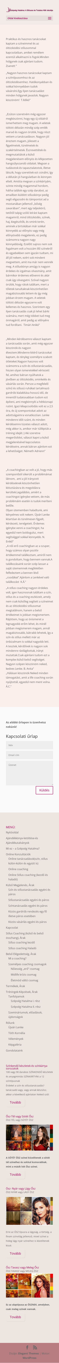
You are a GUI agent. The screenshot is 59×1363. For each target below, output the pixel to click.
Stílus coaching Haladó (22, 948)
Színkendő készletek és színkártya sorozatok (26, 1067)
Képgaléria (14, 1044)
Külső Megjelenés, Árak (20, 885)
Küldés (44, 790)
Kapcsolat (12, 927)
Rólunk (10, 1023)
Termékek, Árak (15, 986)
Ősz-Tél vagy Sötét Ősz (20, 1116)
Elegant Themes (28, 1353)
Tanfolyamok (16, 996)
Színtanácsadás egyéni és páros (28, 906)
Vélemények (15, 1039)
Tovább (15, 1102)
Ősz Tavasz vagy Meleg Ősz (22, 1267)
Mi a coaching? (17, 958)
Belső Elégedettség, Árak (21, 954)
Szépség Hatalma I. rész (25, 1001)
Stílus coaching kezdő (21, 942)
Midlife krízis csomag (23, 974)
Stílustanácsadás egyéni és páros (28, 900)
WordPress (29, 1358)
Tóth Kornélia (16, 1033)
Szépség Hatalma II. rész (26, 1006)
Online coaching (18, 869)
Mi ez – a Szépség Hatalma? (22, 848)
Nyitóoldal (12, 832)
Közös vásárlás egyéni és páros (27, 922)
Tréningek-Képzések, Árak (22, 992)
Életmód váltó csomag (24, 980)
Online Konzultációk (18, 854)
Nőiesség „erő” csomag (25, 969)
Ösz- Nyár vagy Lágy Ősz (21, 1188)
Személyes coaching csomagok (27, 964)
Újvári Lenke (15, 1027)
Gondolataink (14, 1050)
